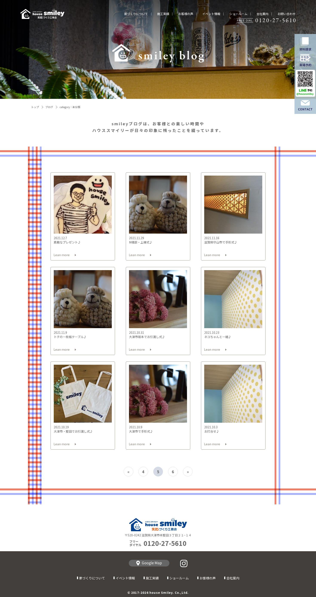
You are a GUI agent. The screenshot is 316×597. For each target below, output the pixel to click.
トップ (35, 107)
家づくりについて (136, 14)
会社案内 (262, 14)
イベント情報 (211, 14)
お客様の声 (185, 14)
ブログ (49, 107)
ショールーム (238, 14)
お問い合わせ (287, 14)
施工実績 (163, 14)
